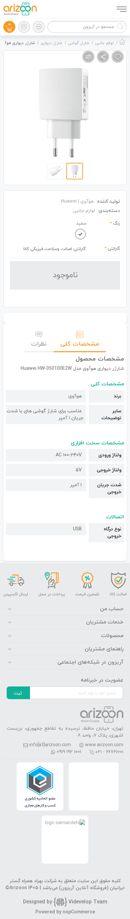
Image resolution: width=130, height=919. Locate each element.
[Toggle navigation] (121, 9)
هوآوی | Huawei (77, 201)
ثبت (18, 693)
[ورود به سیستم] (39, 27)
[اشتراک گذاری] (103, 57)
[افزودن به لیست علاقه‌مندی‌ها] (118, 57)
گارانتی (114, 249)
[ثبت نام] (24, 27)
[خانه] (122, 43)
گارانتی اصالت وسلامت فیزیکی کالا (54, 249)
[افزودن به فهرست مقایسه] (88, 57)
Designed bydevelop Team (65, 902)
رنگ (116, 224)
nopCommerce (79, 912)
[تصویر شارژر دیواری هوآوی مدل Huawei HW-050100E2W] (63, 113)
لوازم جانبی (84, 211)
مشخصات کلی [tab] (79, 344)
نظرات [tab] (39, 344)
